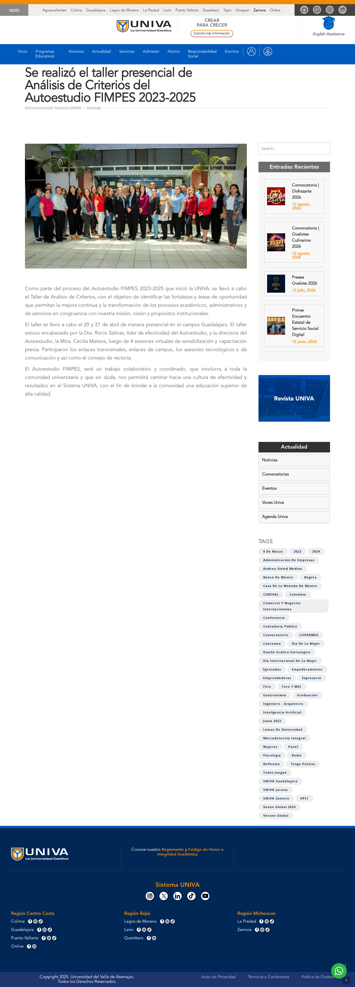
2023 (297, 551)
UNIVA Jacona (275, 790)
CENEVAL (271, 594)
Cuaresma (272, 644)
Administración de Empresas (288, 560)
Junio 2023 (272, 721)
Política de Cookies (317, 977)
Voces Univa (273, 503)
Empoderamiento (307, 669)
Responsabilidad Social (202, 54)
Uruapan (242, 10)
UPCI (304, 798)
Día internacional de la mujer (290, 661)
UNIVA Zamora (276, 798)
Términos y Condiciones (268, 977)
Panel (293, 747)
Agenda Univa (275, 517)
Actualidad (101, 52)
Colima (76, 10)
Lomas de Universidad (283, 730)
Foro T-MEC (292, 687)
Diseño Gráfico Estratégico (287, 652)
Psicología (272, 755)
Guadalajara (96, 10)
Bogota (310, 577)
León (167, 10)
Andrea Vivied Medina (282, 569)
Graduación (307, 695)
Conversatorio (275, 635)
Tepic (227, 10)
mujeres (270, 747)
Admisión (151, 52)
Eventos (232, 52)
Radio (297, 755)
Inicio (22, 52)
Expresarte (311, 678)
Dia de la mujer (306, 644)
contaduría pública (280, 626)
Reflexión (271, 764)
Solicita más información (212, 33)
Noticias (269, 460)
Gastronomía (274, 695)
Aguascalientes (54, 10)
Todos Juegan (275, 773)
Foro (267, 687)
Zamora (259, 10)
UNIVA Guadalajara (280, 781)
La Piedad (151, 10)
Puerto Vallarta (187, 10)
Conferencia (274, 618)
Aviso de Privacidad (218, 977)
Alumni (174, 52)
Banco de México (278, 577)
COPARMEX (308, 635)
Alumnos (76, 52)
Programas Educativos (45, 54)
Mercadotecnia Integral (284, 738)
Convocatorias (275, 474)
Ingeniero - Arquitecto (283, 704)
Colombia (298, 594)
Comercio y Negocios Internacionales (282, 606)
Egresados (272, 669)
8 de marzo (273, 551)
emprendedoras (277, 678)
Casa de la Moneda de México (290, 586)
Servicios (127, 52)
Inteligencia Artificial (282, 712)
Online (275, 10)
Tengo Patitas (303, 764)
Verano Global (275, 816)
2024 (316, 551)
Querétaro (211, 10)
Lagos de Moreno (124, 10)
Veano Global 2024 (279, 807)
